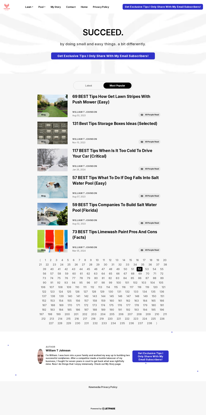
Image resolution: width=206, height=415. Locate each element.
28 (90, 264)
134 (144, 291)
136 (162, 291)
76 (66, 278)
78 (81, 278)
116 (124, 287)
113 (100, 287)
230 (77, 323)
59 (66, 273)
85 (132, 278)
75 (59, 278)
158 (95, 300)
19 (157, 260)
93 (66, 282)
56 (44, 273)
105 (161, 282)
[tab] (89, 85)
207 (130, 314)
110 (77, 287)
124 (61, 291)
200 (67, 314)
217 (85, 318)
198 (50, 314)
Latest (88, 85)
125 (69, 291)
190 (111, 309)
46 (95, 269)
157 (86, 300)
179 (145, 305)
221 (119, 318)
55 (161, 269)
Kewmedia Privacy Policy (103, 387)
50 (125, 269)
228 (60, 323)
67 (125, 273)
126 (77, 291)
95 (81, 282)
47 (103, 269)
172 (86, 305)
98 (103, 282)
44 (81, 269)
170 (70, 305)
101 (127, 282)
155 (69, 300)
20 (164, 260)
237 (140, 323)
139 (61, 296)
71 (154, 273)
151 (162, 296)
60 (74, 273)
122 (44, 291)
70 (147, 273)
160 (111, 300)
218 (93, 318)
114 (108, 287)
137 (44, 296)
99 (110, 282)
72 (161, 273)
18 (151, 260)
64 (103, 273)
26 (76, 264)
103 (143, 282)
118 (139, 287)
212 (43, 318)
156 (78, 300)
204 (102, 314)
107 (51, 287)
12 (110, 260)
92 (58, 282)
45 (88, 269)
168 (53, 305)
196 (162, 309)
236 (131, 323)
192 (128, 309)
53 (147, 269)
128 (94, 291)
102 (135, 282)
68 (132, 273)
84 (125, 278)
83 (117, 278)
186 (78, 309)
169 (61, 305)
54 (154, 269)
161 (120, 300)
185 (69, 309)
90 (44, 282)
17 (144, 260)
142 (86, 296)
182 (44, 309)
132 (127, 291)
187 (86, 309)
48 (110, 269)
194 (145, 309)
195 (153, 309)
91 (51, 282)
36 (150, 264)
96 (88, 282)
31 (112, 264)
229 (68, 323)
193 (136, 309)
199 (58, 314)
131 (119, 291)
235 (122, 323)
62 (88, 273)
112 (92, 287)
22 (47, 264)
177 (128, 305)
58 (59, 273)
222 (127, 318)
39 (44, 269)
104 (152, 282)
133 (136, 291)
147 (128, 296)
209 (148, 314)
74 (51, 278)
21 (40, 264)
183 (52, 309)
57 (52, 273)
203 (93, 314)
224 (144, 318)
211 (165, 314)
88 (154, 278)
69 (140, 273)
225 (153, 318)
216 (77, 318)
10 (97, 260)
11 (104, 260)
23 (54, 264)
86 (139, 278)
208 (139, 314)
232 (95, 323)
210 (157, 314)
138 (53, 296)
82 (110, 278)
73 (44, 278)
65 (110, 273)
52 (139, 269)
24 (61, 264)
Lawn (28, 6)
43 (73, 269)
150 (154, 296)
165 (153, 300)
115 (116, 287)
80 (96, 278)
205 (111, 314)
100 (118, 282)
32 (120, 264)
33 (127, 264)
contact (71, 6)
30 (105, 264)
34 (135, 264)
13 (117, 260)
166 (162, 300)
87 (147, 278)
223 (135, 318)
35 (142, 264)
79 (88, 278)
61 (81, 273)
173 (94, 305)
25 (69, 264)
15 (130, 260)
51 (132, 269)
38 (165, 264)
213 (52, 318)
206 (121, 314)
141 (78, 296)
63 (95, 273)
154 (61, 300)
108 (60, 287)
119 (147, 287)
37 (157, 264)
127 (86, 291)
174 (103, 305)
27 (83, 264)
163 (136, 300)
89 (162, 278)
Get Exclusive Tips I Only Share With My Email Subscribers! (163, 6)
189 (103, 309)
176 (120, 305)
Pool (40, 6)
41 (59, 269)
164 (145, 300)
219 (102, 318)
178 (137, 305)
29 (98, 264)
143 (94, 296)
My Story (56, 6)
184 (61, 309)
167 (44, 305)
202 (84, 314)
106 (43, 287)
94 (73, 282)
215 (68, 318)
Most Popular (117, 85)
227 (51, 323)
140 (70, 296)
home (84, 6)
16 (137, 260)
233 (104, 323)
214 (60, 318)
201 (76, 314)
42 (66, 269)
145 (111, 296)
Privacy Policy (101, 6)
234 (113, 323)
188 (95, 309)
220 (110, 318)
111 (84, 287)
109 (69, 287)
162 (128, 300)
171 (78, 305)
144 (103, 296)
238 (149, 323)
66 (118, 273)
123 (52, 291)
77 (73, 278)
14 (123, 260)
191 (120, 309)
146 (120, 296)
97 (95, 282)
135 (153, 291)
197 (41, 314)
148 (137, 296)
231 (86, 323)
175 (111, 305)
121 (163, 287)
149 (145, 296)
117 (131, 287)
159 (103, 300)
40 (52, 269)
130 (110, 291)
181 (162, 305)
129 (102, 291)
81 (103, 278)
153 (52, 300)
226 (162, 318)
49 (118, 269)
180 (153, 305)
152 (44, 300)
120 (155, 287)
